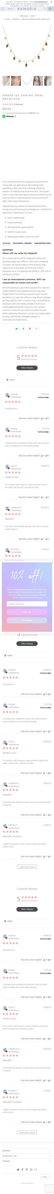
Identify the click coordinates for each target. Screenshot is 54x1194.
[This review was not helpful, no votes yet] (46, 418)
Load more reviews (27, 867)
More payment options (27, 175)
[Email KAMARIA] (36, 1170)
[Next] (49, 47)
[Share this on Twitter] (16, 328)
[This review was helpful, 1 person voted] (42, 497)
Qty (4, 150)
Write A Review (27, 368)
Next (32, 16)
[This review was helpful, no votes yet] (42, 418)
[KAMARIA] (27, 8)
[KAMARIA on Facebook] (22, 1170)
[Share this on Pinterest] (30, 328)
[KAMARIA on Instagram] (31, 1170)
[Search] (44, 8)
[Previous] (4, 47)
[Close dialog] (52, 562)
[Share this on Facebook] (23, 328)
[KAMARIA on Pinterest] (27, 1170)
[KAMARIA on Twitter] (18, 1170)
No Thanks (27, 620)
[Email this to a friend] (36, 328)
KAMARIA (29, 1183)
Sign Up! (27, 612)
